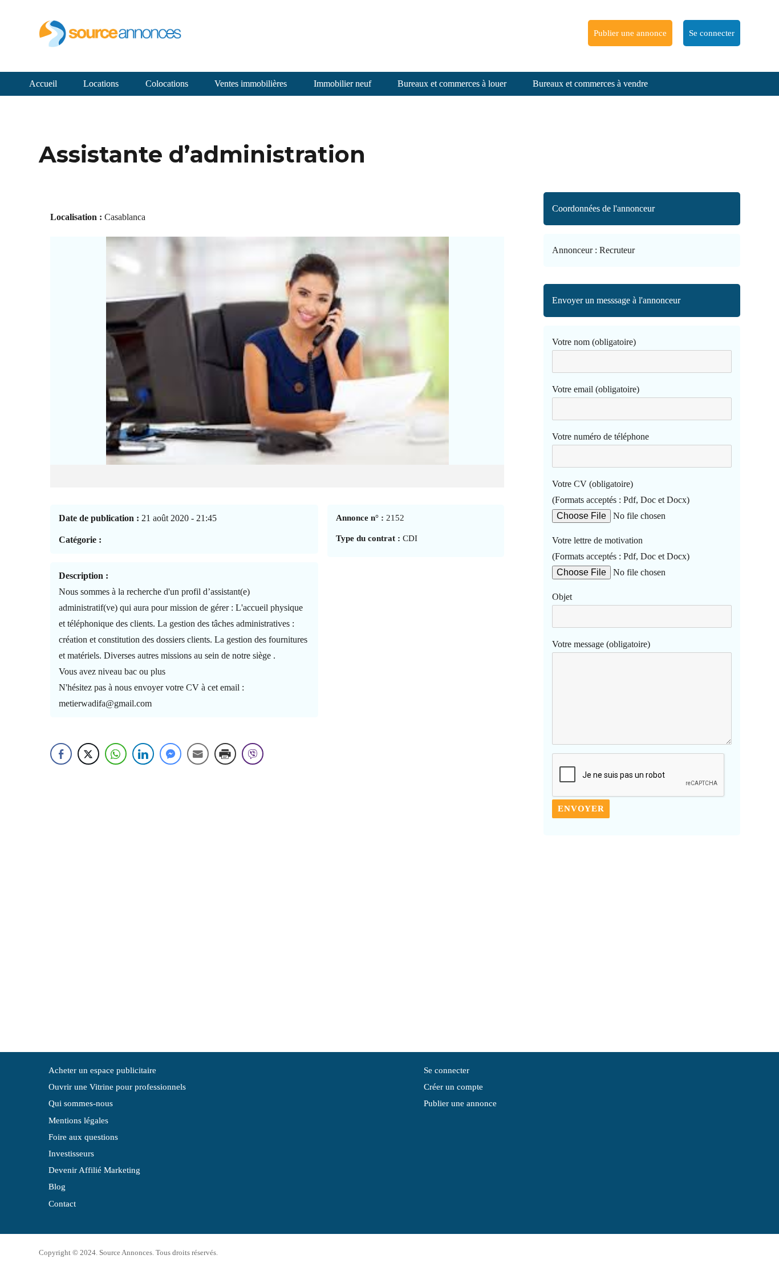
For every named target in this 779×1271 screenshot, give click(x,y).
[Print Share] (225, 754)
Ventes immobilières (250, 83)
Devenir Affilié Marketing (94, 1170)
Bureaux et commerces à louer (451, 83)
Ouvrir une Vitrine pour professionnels (117, 1086)
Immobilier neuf (342, 83)
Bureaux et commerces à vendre (590, 83)
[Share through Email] (198, 754)
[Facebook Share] (61, 754)
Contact (62, 1203)
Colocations (166, 83)
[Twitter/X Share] (88, 754)
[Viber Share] (252, 754)
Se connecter (712, 33)
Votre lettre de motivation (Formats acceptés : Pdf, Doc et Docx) (620, 548)
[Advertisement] (641, 938)
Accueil (43, 83)
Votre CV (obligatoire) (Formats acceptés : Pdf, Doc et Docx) (620, 492)
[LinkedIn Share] (143, 754)
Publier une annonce (630, 33)
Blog (57, 1186)
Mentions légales (78, 1120)
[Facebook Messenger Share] (170, 754)
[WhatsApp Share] (116, 754)
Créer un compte (453, 1086)
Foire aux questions (83, 1137)
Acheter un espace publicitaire (102, 1070)
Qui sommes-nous (80, 1103)
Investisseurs (71, 1153)
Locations (101, 83)
